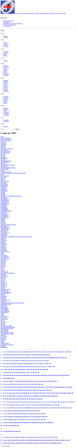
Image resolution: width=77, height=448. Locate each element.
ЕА (5, 366)
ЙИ (8, 378)
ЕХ (47, 366)
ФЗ (13, 410)
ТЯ (59, 404)
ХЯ (44, 413)
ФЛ (18, 410)
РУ (29, 399)
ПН (20, 396)
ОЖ (19, 393)
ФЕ (11, 410)
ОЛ (31, 393)
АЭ (65, 351)
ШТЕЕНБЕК (4, 186)
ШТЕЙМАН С (4, 190)
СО (34, 402)
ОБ (10, 393)
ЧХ (32, 419)
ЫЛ (9, 431)
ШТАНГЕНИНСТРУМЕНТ (8, 165)
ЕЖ (15, 366)
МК (29, 387)
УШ (64, 407)
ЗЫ (33, 372)
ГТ (31, 360)
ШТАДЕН (3, 142)
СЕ (17, 402)
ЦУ (31, 416)
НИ (19, 390)
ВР (35, 357)
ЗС (29, 372)
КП (29, 381)
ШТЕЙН (3, 192)
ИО (39, 375)
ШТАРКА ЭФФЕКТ (6, 171)
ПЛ (15, 396)
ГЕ (11, 360)
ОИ (24, 393)
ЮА (9, 440)
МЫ (60, 387)
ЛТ (22, 384)
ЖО (33, 369)
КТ (36, 381)
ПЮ (54, 396)
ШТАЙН (3, 147)
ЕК (21, 366)
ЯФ (45, 443)
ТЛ (21, 404)
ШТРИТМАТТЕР (5, 300)
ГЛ (21, 360)
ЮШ (62, 440)
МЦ (54, 387)
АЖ (20, 351)
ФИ (16, 410)
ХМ (18, 413)
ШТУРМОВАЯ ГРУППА (7, 328)
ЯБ (6, 443)
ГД (9, 360)
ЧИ (13, 419)
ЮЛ (34, 440)
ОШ (62, 393)
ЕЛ (24, 366)
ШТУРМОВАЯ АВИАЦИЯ (8, 327)
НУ (33, 390)
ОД (16, 393)
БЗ (17, 354)
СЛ (27, 402)
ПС (29, 396)
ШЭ (46, 422)
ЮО (43, 440)
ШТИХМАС (4, 250)
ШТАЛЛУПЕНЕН (5, 151)
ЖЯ (47, 369)
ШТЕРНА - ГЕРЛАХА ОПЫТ (8, 224)
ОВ (12, 393)
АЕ (17, 351)
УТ (49, 407)
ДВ (8, 363)
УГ (14, 407)
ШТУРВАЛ (4, 321)
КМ (22, 381)
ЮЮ (68, 440)
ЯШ (55, 443)
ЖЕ (17, 369)
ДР (33, 363)
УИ (26, 407)
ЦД (10, 416)
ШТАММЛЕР (4, 158)
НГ (10, 390)
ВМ (26, 357)
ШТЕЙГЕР (3, 188)
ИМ (34, 375)
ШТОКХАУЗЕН (5, 258)
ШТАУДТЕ (3, 182)
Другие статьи (7, 26)
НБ (8, 390)
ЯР (36, 443)
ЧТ (27, 419)
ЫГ (6, 431)
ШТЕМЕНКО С (5, 215)
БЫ (40, 354)
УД (16, 407)
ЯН (29, 443)
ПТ (31, 396)
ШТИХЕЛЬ (4, 248)
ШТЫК (2, 342)
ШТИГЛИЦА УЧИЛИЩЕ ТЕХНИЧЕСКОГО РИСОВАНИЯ (16, 236)
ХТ (27, 413)
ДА (5, 363)
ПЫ (46, 396)
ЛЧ (29, 384)
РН (23, 399)
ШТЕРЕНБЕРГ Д (5, 216)
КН (24, 381)
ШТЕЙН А (3, 194)
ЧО (23, 419)
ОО (38, 393)
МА (8, 387)
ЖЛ (25, 369)
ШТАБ (2, 136)
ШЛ (21, 422)
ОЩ (65, 393)
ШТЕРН (3, 219)
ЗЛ (19, 372)
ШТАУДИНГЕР (5, 181)
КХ (40, 381)
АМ (34, 351)
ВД (12, 357)
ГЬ (41, 360)
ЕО (31, 366)
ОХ (54, 393)
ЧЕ (8, 419)
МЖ (21, 387)
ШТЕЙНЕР (4, 205)
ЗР (27, 372)
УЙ (28, 407)
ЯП (34, 443)
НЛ (24, 390)
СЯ (73, 402)
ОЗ (21, 393)
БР (28, 354)
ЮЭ (66, 440)
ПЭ (51, 396)
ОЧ (59, 393)
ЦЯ (46, 416)
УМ (35, 407)
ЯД (12, 443)
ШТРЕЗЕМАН (4, 290)
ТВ (11, 404)
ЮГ (17, 440)
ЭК (23, 437)
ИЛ (31, 375)
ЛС (20, 384)
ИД (15, 375)
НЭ (45, 390)
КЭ (50, 381)
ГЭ (43, 360)
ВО (30, 357)
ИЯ (68, 375)
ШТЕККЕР (3, 212)
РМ (21, 399)
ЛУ (25, 384)
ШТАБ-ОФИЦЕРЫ (6, 138)
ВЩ (53, 357)
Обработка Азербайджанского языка (13, 23)
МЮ (68, 387)
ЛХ (27, 384)
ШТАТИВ (3, 177)
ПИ (12, 396)
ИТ (48, 375)
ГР (29, 360)
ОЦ (57, 393)
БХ (35, 354)
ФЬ (33, 410)
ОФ (52, 393)
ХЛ (15, 413)
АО (39, 351)
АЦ (57, 351)
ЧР (25, 419)
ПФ (36, 396)
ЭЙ (21, 437)
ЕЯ (54, 366)
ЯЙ (19, 443)
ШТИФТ (3, 246)
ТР (28, 404)
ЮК (31, 440)
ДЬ (42, 363)
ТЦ (41, 404)
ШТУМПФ (3, 317)
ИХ (55, 375)
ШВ (10, 422)
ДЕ (12, 363)
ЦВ (8, 416)
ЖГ (12, 369)
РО (25, 399)
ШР (35, 422)
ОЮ (70, 393)
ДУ (35, 363)
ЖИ (22, 369)
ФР (26, 410)
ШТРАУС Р (4, 285)
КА (7, 381)
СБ (8, 402)
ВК (21, 357)
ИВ (10, 375)
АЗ (22, 351)
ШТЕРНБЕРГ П (5, 227)
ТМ (23, 404)
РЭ (36, 399)
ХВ (8, 413)
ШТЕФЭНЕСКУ (5, 232)
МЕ (18, 387)
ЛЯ (42, 384)
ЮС (51, 440)
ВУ (41, 357)
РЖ (14, 399)
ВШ (51, 357)
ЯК (22, 443)
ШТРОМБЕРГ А (5, 308)
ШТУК (2, 313)
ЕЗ (17, 366)
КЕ (12, 381)
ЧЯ (44, 419)
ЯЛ (24, 443)
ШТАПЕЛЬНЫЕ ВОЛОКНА (8, 167)
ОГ (14, 393)
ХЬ (37, 413)
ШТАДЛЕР (3, 143)
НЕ (15, 390)
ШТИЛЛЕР (4, 240)
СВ (10, 402)
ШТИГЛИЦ (4, 235)
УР (44, 407)
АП (41, 351)
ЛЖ (11, 384)
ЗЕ (15, 372)
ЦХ (36, 416)
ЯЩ (58, 443)
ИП (41, 375)
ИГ (12, 375)
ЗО (25, 372)
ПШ (43, 396)
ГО (27, 360)
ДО (29, 363)
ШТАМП (3, 159)
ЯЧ (53, 443)
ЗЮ (36, 372)
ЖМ (28, 369)
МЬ (63, 387)
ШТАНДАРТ (4, 166)
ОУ (49, 393)
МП (39, 387)
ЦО (24, 416)
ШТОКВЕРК (4, 255)
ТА (7, 404)
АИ (24, 351)
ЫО (14, 431)
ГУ (34, 360)
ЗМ (21, 372)
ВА (5, 357)
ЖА (6, 369)
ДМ (24, 363)
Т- (5, 404)
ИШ (63, 375)
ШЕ (12, 422)
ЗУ (31, 372)
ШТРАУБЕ (3, 277)
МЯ (71, 387)
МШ (57, 387)
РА (5, 399)
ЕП (33, 366)
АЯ (70, 351)
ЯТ (41, 443)
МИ (26, 387)
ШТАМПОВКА (5, 162)
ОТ (47, 393)
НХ (36, 390)
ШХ (43, 422)
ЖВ (9, 369)
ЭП (35, 437)
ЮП (46, 440)
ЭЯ (56, 437)
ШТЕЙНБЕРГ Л (5, 198)
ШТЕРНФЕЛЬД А (5, 228)
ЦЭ (41, 416)
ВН (28, 357)
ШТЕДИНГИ (4, 185)
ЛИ (13, 384)
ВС (37, 357)
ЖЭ (41, 369)
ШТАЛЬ (3, 154)
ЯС (38, 443)
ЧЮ (42, 419)
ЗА (5, 372)
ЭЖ (17, 437)
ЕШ (49, 366)
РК (18, 399)
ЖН (31, 369)
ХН (20, 413)
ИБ (8, 375)
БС (30, 354)
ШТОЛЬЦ (3, 261)
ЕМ (26, 366)
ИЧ (60, 375)
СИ (22, 402)
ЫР (20, 431)
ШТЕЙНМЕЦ (4, 208)
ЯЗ (14, 443)
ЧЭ (39, 419)
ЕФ (44, 366)
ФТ (28, 410)
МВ (14, 387)
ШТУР (2, 320)
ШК (18, 422)
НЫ (41, 390)
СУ (46, 402)
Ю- (6, 440)
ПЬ (49, 396)
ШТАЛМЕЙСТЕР (5, 153)
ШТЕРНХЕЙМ (4, 230)
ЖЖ (19, 369)
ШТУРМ (3, 323)
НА (6, 390)
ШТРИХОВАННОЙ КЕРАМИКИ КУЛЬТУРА (12, 303)
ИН (37, 375)
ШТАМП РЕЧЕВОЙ (6, 161)
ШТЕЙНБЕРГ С (5, 201)
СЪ (61, 402)
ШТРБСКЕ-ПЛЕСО (6, 289)
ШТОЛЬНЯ (4, 259)
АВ (10, 351)
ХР (25, 413)
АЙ (27, 351)
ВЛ (23, 357)
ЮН (40, 440)
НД (12, 390)
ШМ (24, 422)
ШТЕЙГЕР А (4, 189)
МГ (16, 387)
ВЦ (46, 357)
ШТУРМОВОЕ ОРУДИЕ (7, 332)
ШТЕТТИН (4, 231)
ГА (5, 360)
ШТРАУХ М (4, 286)
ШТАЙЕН (3, 146)
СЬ (66, 402)
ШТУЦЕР (3, 338)
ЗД (13, 372)
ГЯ (48, 360)
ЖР (36, 369)
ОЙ (26, 393)
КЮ (53, 381)
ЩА (7, 425)
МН (34, 387)
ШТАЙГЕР (3, 144)
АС (46, 351)
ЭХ (49, 437)
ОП (41, 393)
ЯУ (43, 443)
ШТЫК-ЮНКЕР (5, 343)
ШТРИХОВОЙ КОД (6, 304)
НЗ (17, 390)
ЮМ (37, 440)
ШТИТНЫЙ (4, 244)
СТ (43, 402)
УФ (54, 407)
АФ (52, 351)
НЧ (38, 390)
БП (26, 354)
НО (26, 390)
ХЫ (34, 413)
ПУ (33, 396)
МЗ (24, 387)
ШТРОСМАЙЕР (5, 311)
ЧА (6, 419)
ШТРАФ (3, 288)
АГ (12, 351)
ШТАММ (3, 157)
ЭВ (10, 437)
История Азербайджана (10, 25)
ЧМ (20, 419)
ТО (26, 404)
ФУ (30, 410)
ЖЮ (44, 369)
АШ (62, 351)
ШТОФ (2, 269)
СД (15, 402)
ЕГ (10, 366)
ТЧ (44, 404)
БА (5, 354)
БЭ (44, 354)
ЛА (6, 384)
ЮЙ (28, 440)
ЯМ (27, 443)
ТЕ (14, 404)
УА (7, 407)
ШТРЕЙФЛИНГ (5, 293)
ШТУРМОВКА (5, 331)
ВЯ (66, 357)
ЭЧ (51, 437)
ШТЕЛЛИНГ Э (5, 213)
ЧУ (29, 419)
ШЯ (52, 422)
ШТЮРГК (3, 346)
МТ (47, 387)
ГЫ (38, 360)
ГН (25, 360)
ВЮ (63, 357)
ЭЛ (26, 437)
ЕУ (42, 366)
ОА (7, 393)
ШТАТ (2, 174)
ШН (27, 422)
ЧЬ (37, 419)
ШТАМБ (3, 155)
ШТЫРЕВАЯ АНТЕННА (7, 344)
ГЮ (45, 360)
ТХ (39, 404)
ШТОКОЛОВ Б (5, 257)
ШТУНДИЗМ (4, 319)
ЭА (5, 437)
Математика (7, 22)
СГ (12, 402)
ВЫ (56, 357)
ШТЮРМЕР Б (4, 347)
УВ (12, 407)
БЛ (21, 354)
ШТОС (2, 267)
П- (5, 396)
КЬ (48, 381)
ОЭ (67, 393)
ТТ (32, 404)
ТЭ (54, 404)
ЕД (12, 366)
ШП (33, 422)
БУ (32, 354)
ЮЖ (23, 440)
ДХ (37, 363)
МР (42, 387)
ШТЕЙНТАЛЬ (4, 209)
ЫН (12, 431)
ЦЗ (15, 416)
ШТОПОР (3, 262)
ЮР (48, 440)
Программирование (9, 20)
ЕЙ (19, 366)
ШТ (38, 422)
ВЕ (14, 357)
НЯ (51, 390)
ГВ (7, 360)
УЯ (71, 407)
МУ (49, 387)
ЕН (28, 366)
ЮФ (56, 440)
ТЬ (51, 404)
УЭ (69, 407)
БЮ (47, 354)
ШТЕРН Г (3, 221)
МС (44, 387)
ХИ (13, 413)
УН (38, 407)
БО (24, 354)
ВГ (10, 357)
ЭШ (53, 437)
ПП (24, 396)
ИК (29, 375)
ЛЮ (39, 384)
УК (30, 407)
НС (31, 390)
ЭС (40, 437)
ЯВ (8, 443)
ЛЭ (37, 384)
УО (40, 407)
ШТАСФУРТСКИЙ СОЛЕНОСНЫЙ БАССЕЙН (13, 173)
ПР (27, 396)
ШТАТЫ (3, 178)
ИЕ (17, 375)
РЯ (41, 399)
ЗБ (7, 372)
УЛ (33, 407)
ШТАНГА (3, 163)
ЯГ (10, 443)
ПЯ (56, 396)
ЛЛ (15, 384)
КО (27, 381)
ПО (22, 396)
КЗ (14, 381)
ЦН (22, 416)
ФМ (21, 410)
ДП (31, 363)
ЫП (17, 431)
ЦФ (34, 416)
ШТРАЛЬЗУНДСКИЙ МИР (8, 273)
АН (37, 351)
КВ (10, 381)
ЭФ (46, 437)
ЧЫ (34, 419)
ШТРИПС (3, 298)
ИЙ (27, 375)
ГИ (16, 360)
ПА (7, 396)
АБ (8, 351)
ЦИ (17, 416)
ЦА (6, 416)
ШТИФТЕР (4, 247)
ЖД (14, 369)
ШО (30, 422)
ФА (6, 410)
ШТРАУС (3, 278)
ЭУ (44, 437)
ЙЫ (13, 378)
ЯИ (17, 443)
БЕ (12, 354)
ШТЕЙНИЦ (4, 207)
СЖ (19, 402)
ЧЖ (11, 419)
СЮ (71, 402)
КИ (17, 381)
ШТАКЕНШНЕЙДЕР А (7, 149)
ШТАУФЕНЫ (4, 184)
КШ (43, 381)
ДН (26, 363)
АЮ (67, 351)
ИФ (53, 375)
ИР (43, 375)
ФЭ (35, 410)
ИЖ (20, 375)
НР (29, 390)
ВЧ (48, 357)
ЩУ (18, 425)
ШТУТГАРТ (4, 336)
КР (31, 381)
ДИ (19, 363)
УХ (56, 407)
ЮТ (54, 440)
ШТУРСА (3, 335)
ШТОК (2, 253)
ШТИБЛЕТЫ (4, 234)
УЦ (59, 407)
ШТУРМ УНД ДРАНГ (6, 325)
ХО (22, 413)
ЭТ (42, 437)
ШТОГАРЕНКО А (5, 251)
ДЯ (50, 363)
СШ (58, 402)
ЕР (35, 366)
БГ (10, 354)
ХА (6, 413)
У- (5, 407)
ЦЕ (13, 416)
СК (24, 402)
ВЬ (58, 357)
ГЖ (14, 360)
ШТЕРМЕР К (4, 217)
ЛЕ (8, 384)
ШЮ (49, 422)
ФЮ (38, 410)
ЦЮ (44, 416)
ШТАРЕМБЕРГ (5, 169)
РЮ (39, 399)
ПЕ (10, 396)
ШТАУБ (3, 180)
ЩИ (12, 425)
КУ (38, 381)
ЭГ (12, 437)
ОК (28, 393)
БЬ (42, 354)
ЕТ (40, 366)
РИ (16, 399)
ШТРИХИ (3, 301)
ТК (18, 404)
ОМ (33, 393)
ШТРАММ (3, 274)
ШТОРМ (3, 263)
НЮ (48, 390)
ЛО (18, 384)
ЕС (37, 366)
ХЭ (39, 413)
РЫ (34, 399)
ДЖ (15, 363)
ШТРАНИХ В (4, 276)
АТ (48, 351)
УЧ (61, 407)
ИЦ (58, 375)
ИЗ (22, 375)
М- (6, 387)
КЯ (56, 381)
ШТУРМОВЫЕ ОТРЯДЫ (7, 334)
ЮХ (60, 440)
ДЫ (40, 363)
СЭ (68, 402)
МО (37, 387)
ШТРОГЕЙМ (4, 307)
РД (9, 399)
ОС (45, 393)
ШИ (15, 422)
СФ (48, 402)
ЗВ (9, 372)
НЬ (43, 390)
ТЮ (56, 404)
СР (39, 402)
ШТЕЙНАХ (4, 197)
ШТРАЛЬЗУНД (5, 271)
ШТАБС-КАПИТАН (6, 139)
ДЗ (17, 363)
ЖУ (38, 369)
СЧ (55, 402)
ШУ (41, 422)
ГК (18, 360)
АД (15, 351)
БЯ (49, 354)
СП (37, 402)
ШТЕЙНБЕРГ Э (5, 203)
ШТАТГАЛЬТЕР (5, 176)
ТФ (37, 404)
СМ (29, 402)
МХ (52, 387)
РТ (27, 399)
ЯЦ (50, 443)
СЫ (63, 402)
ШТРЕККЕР (4, 296)
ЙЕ (6, 378)
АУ (50, 351)
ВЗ (16, 357)
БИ (19, 354)
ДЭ (45, 363)
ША (7, 422)
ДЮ (47, 363)
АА (6, 351)
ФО (24, 410)
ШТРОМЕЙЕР (4, 309)
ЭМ (28, 437)
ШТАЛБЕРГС (4, 150)
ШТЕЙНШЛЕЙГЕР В (6, 211)
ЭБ (8, 437)
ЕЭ (52, 366)
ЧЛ (18, 419)
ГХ (36, 360)
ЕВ (8, 366)
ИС (46, 375)
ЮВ (15, 440)
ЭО (33, 437)
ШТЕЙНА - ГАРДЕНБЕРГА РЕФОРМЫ (11, 196)
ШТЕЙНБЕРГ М (5, 200)
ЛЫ (32, 384)
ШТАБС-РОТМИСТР (6, 140)
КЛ (19, 381)
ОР (43, 393)
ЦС (29, 416)
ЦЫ (39, 416)
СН (32, 402)
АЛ (31, 351)
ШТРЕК (3, 294)
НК (22, 390)
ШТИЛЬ (3, 242)
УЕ (18, 407)
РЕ (11, 399)
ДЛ (21, 363)
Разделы (28, 13)
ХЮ (42, 413)
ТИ (16, 404)
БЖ (15, 354)
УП (42, 407)
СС (41, 402)
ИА (6, 375)
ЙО (10, 378)
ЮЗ (26, 440)
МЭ (66, 387)
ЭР (37, 437)
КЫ (46, 381)
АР (43, 351)
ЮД (20, 440)
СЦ (53, 402)
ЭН (31, 437)
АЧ (59, 351)
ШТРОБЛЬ (3, 305)
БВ (8, 354)
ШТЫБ (2, 340)
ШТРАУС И (4, 282)
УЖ (21, 407)
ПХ (38, 396)
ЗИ (17, 372)
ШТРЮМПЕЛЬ (5, 312)
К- (5, 381)
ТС (30, 404)
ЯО (31, 443)
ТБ (9, 404)
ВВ (8, 357)
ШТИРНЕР (3, 243)
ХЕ (10, 413)
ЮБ (12, 440)
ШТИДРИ (3, 238)
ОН (36, 393)
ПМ (17, 396)
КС (33, 381)
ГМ (23, 360)
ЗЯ (38, 372)
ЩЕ (10, 425)
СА (6, 402)
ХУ (29, 413)
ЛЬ (34, 384)
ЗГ (11, 372)
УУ (51, 407)
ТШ (46, 404)
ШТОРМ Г (3, 266)
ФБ (8, 410)
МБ (11, 387)
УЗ (23, 407)
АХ (55, 351)
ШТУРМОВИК (5, 330)
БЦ (37, 354)
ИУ (50, 375)
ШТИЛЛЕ (3, 239)
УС (47, 407)
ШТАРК (3, 170)
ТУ (34, 404)
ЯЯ (61, 443)
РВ (7, 399)
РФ (32, 399)
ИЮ (65, 375)
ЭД (14, 437)
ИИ (24, 375)
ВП (33, 357)
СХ (51, 402)
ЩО (15, 425)
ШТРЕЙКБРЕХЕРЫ (6, 292)
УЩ (66, 407)
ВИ (18, 357)
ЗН (23, 372)
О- (5, 393)
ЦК (20, 416)
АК (29, 351)
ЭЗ (19, 437)
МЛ (32, 387)
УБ (9, 407)
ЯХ (48, 443)
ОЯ (72, 393)
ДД (10, 363)
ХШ (32, 413)
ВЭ (61, 357)
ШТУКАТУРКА (5, 316)
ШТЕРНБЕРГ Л (5, 226)
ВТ (39, 357)
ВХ (43, 357)
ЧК (15, 419)
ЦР (26, 416)
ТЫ (49, 404)
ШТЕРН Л (3, 223)
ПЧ (41, 396)
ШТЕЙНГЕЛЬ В (5, 204)
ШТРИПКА (4, 297)
